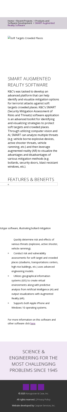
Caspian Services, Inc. (45, 405)
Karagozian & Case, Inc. (37, 393)
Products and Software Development (28, 22)
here (32, 323)
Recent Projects (24, 20)
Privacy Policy (43, 399)
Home (11, 20)
